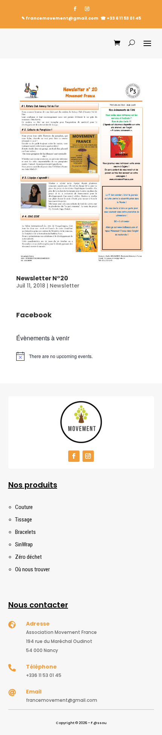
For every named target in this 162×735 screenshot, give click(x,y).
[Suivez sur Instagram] (87, 8)
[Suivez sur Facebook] (74, 8)
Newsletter (64, 285)
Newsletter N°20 (42, 278)
